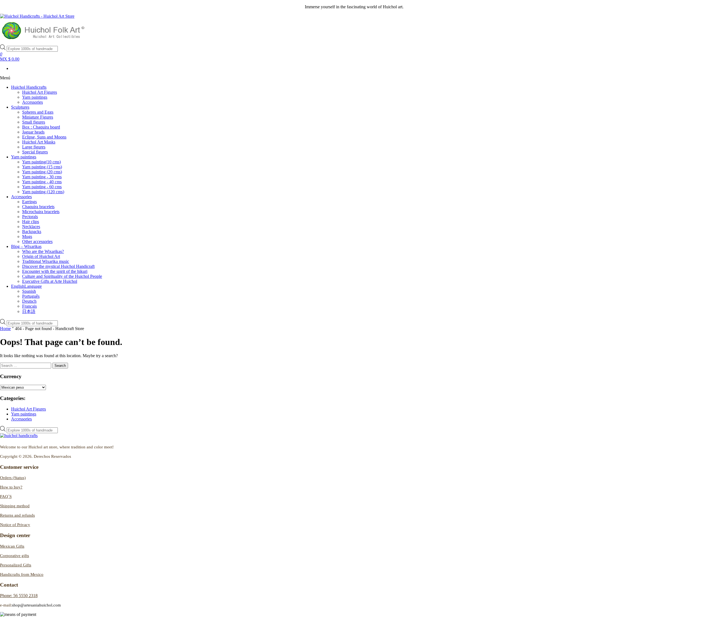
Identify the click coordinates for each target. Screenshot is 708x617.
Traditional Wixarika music (45, 261)
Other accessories (37, 241)
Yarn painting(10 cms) (41, 162)
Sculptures (20, 107)
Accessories (32, 102)
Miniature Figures (37, 117)
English (26, 286)
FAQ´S (6, 496)
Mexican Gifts (12, 546)
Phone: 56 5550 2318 (19, 595)
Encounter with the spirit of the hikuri (54, 271)
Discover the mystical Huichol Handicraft (58, 266)
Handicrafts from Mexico (21, 574)
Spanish (29, 291)
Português (31, 296)
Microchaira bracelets (40, 211)
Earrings (29, 201)
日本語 (28, 311)
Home (5, 328)
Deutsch (29, 301)
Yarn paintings (34, 97)
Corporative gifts (14, 555)
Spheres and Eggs (37, 112)
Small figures (33, 122)
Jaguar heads (33, 132)
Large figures (33, 147)
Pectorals (30, 216)
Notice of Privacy (15, 524)
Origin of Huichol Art (41, 256)
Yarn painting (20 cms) (42, 171)
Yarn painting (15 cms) (42, 166)
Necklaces (31, 226)
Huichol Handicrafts (28, 87)
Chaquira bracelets (38, 206)
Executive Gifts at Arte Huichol (49, 281)
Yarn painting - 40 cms (42, 181)
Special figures (35, 152)
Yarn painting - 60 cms (42, 186)
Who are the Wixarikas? (43, 251)
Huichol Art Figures (39, 92)
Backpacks (31, 231)
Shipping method (15, 506)
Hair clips (30, 221)
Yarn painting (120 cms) (43, 191)
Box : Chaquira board (41, 127)
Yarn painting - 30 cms (42, 176)
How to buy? (11, 487)
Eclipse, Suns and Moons (44, 137)
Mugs (27, 236)
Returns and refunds (17, 515)
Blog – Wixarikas (26, 246)
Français (29, 306)
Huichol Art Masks (38, 142)
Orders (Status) (13, 477)
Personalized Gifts (15, 565)
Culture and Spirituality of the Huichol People (62, 276)
